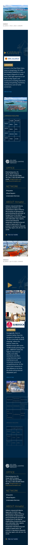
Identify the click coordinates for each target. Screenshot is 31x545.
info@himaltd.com (15, 179)
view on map (8, 91)
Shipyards (9, 191)
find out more (13, 235)
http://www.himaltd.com (13, 181)
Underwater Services (12, 196)
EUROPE (20, 26)
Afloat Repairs (10, 193)
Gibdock (5, 260)
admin (7, 26)
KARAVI (5, 24)
